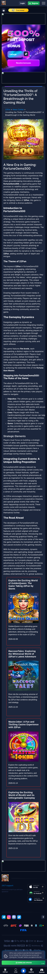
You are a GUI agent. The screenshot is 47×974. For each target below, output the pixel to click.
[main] (23, 970)
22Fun (7, 109)
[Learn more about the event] (23, 19)
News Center (18, 109)
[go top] (43, 917)
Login (22, 3)
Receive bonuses (23, 63)
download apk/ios (30, 963)
